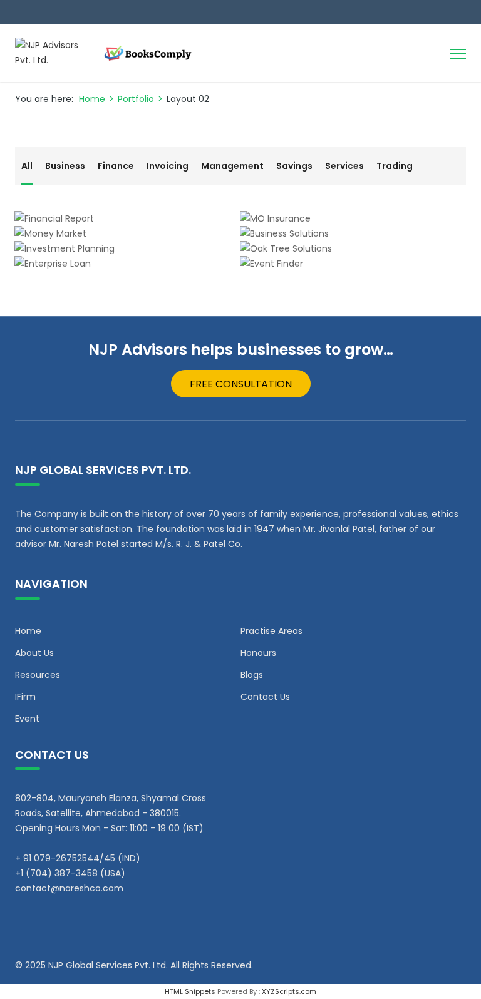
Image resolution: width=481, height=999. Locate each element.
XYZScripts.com (289, 991)
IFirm (25, 696)
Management (232, 166)
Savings (294, 166)
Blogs (251, 675)
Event (27, 718)
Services (344, 166)
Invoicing (168, 166)
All (27, 166)
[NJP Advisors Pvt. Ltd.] (109, 53)
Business (65, 166)
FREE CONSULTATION (241, 384)
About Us (34, 653)
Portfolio (136, 99)
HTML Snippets (190, 991)
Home (92, 99)
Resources (37, 675)
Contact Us (265, 696)
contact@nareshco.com (69, 888)
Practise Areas (271, 631)
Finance (116, 166)
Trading (394, 166)
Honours (258, 653)
